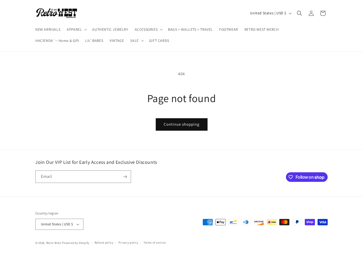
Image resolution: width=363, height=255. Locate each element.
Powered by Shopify (75, 243)
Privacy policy (128, 242)
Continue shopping (182, 124)
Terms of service (154, 242)
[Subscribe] (125, 176)
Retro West (53, 243)
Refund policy (104, 242)
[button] (76, 29)
